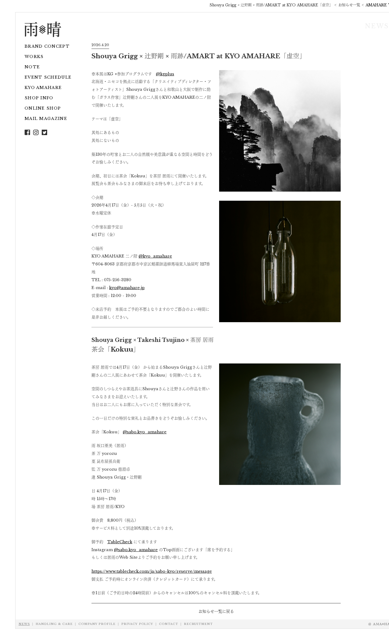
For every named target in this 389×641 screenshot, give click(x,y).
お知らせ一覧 (349, 5)
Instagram (44, 132)
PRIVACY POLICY (137, 624)
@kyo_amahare (155, 256)
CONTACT (168, 624)
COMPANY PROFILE (96, 624)
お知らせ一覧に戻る (216, 611)
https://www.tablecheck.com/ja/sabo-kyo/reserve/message (151, 571)
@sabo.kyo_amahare (145, 431)
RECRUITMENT (198, 624)
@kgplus (165, 73)
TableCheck (119, 541)
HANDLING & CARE (54, 624)
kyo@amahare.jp (127, 287)
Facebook (27, 132)
